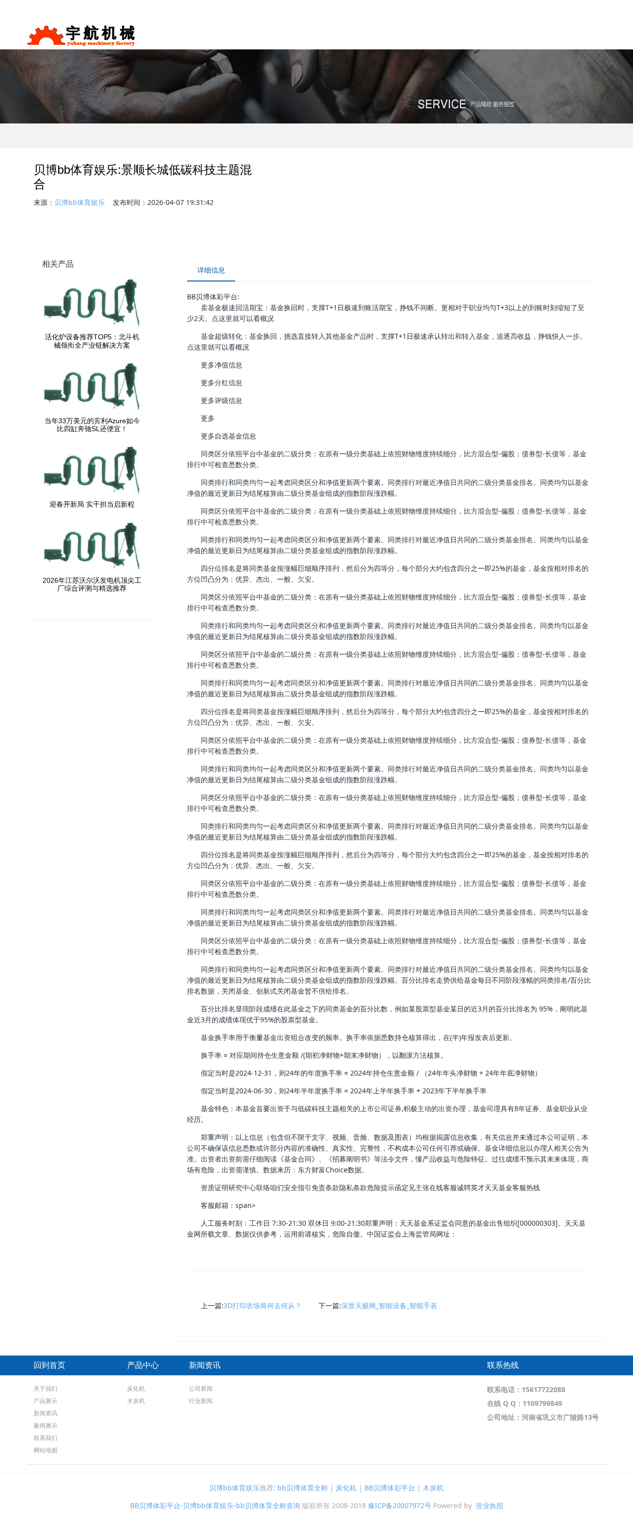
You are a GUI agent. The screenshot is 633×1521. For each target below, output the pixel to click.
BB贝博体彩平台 (389, 1487)
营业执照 (489, 1505)
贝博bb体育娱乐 (79, 202)
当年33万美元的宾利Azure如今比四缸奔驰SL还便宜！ (92, 425)
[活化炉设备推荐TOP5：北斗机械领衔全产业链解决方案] (92, 303)
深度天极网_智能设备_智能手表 (389, 1305)
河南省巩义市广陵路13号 (560, 1417)
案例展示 (542, 34)
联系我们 (584, 34)
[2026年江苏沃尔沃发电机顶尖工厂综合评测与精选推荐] (92, 546)
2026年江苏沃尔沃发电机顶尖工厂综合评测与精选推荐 (92, 584)
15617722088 (543, 1389)
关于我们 (402, 34)
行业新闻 (201, 1401)
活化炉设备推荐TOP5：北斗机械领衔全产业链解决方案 (92, 341)
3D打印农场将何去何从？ (263, 1305)
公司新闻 (201, 1388)
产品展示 (451, 34)
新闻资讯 (499, 34)
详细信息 (211, 270)
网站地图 (45, 1450)
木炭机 (136, 1401)
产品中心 (143, 1365)
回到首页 (49, 1365)
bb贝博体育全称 (302, 1487)
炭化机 (136, 1388)
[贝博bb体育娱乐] (81, 32)
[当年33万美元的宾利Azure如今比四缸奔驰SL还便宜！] (92, 387)
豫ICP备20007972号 (399, 1505)
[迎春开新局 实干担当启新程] (92, 470)
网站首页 (360, 34)
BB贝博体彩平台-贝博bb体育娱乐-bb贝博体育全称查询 (215, 1505)
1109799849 (542, 1403)
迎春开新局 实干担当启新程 (92, 504)
